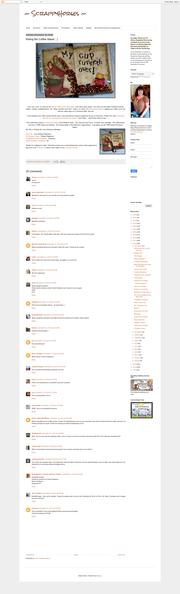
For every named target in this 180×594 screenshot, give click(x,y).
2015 (135, 364)
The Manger (138, 256)
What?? (136, 308)
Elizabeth (35, 218)
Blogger (99, 576)
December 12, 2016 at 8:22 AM (47, 270)
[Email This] (54, 161)
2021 (135, 229)
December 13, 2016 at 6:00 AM (53, 354)
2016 (135, 243)
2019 (135, 235)
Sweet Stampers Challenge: (36, 141)
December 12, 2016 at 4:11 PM (53, 315)
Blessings (137, 314)
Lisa (33, 392)
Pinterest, (40, 148)
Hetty (34, 379)
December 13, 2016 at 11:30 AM (54, 367)
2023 (135, 223)
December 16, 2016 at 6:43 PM (51, 446)
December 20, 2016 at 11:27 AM (55, 459)
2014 (135, 367)
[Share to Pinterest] (64, 161)
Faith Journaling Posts (50, 28)
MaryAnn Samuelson (39, 244)
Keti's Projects (37, 493)
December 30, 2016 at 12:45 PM (49, 508)
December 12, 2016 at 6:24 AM (57, 244)
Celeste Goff (36, 446)
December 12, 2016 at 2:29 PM (49, 302)
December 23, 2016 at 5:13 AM (72, 474)
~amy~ (34, 257)
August (136, 340)
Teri (33, 341)
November (138, 332)
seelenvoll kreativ (38, 459)
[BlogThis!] (57, 161)
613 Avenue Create (32, 136)
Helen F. (34, 328)
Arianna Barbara (37, 367)
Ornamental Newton (97, 109)
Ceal (33, 205)
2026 (135, 215)
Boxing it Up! (138, 253)
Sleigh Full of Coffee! (141, 281)
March (136, 355)
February (137, 358)
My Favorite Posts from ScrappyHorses (107, 28)
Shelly (34, 270)
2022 (135, 226)
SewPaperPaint (37, 315)
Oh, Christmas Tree (140, 305)
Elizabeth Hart (37, 433)
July (136, 343)
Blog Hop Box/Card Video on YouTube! (142, 265)
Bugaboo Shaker (139, 322)
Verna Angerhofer (38, 192)
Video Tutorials (78, 28)
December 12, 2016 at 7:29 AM (47, 257)
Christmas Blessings (141, 262)
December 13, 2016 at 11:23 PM (46, 392)
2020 (135, 232)
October (137, 335)
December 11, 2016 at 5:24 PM (55, 192)
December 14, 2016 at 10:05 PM (61, 418)
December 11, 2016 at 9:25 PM (49, 218)
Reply (34, 185)
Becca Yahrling (37, 354)
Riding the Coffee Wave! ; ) (143, 292)
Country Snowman (140, 272)
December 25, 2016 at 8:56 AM (53, 493)
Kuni (33, 283)
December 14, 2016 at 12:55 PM (52, 405)
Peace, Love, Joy (139, 302)
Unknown (35, 302)
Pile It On (29, 134)
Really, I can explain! (141, 289)
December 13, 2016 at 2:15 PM (46, 379)
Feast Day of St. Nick (141, 311)
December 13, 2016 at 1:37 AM (45, 341)
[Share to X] (59, 161)
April (136, 352)
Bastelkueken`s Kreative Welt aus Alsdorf (46, 474)
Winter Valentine (139, 259)
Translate (147, 77)
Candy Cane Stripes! (141, 317)
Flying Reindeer (139, 320)
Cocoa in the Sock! (140, 269)
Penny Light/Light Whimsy (41, 418)
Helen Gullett (36, 405)
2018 (135, 238)
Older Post (121, 555)
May (136, 349)
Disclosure (36, 28)
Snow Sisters (138, 278)
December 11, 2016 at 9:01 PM (46, 205)
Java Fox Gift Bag (140, 286)
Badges (88, 28)
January (137, 361)
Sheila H (34, 231)
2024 (135, 220)
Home (28, 28)
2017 (135, 240)
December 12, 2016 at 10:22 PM (48, 328)
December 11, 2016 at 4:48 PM (47, 177)
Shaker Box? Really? (141, 325)
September (138, 338)
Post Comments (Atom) (42, 558)
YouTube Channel (71, 148)
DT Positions (65, 28)
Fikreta (34, 177)
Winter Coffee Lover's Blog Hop (62, 107)
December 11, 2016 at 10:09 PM (49, 231)
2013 (135, 370)
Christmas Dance (140, 328)
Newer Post (30, 555)
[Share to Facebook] (61, 161)
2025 (135, 217)
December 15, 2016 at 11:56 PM (53, 433)
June (136, 346)
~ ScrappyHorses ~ (55, 13)
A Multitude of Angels (141, 300)
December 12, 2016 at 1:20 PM (46, 283)
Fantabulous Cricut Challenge (36, 138)
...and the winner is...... (141, 283)
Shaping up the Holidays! (142, 275)
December (138, 246)
